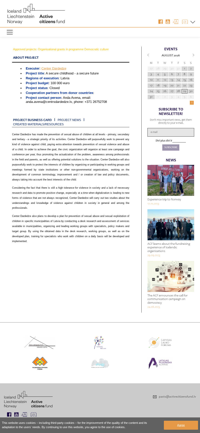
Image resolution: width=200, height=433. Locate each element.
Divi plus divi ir (164, 141)
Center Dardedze (53, 68)
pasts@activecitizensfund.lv (177, 396)
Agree (181, 425)
